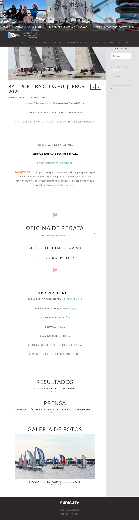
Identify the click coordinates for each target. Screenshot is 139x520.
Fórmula (114, 88)
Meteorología (73, 510)
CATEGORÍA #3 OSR (55, 258)
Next (133, 15)
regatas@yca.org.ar (63, 184)
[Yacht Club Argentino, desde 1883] (22, 35)
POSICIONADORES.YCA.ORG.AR (55, 163)
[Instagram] (76, 514)
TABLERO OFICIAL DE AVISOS (55, 248)
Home (62, 510)
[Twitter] (67, 514)
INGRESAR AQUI (73, 299)
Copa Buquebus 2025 (18, 97)
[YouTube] (72, 514)
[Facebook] (62, 514)
